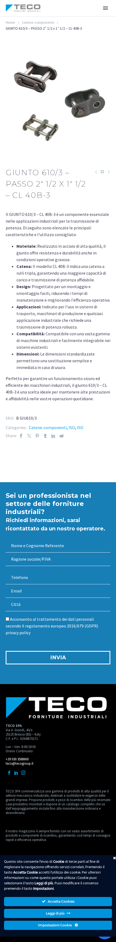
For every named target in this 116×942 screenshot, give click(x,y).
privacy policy (18, 632)
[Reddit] (61, 435)
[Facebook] (21, 435)
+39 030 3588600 (17, 759)
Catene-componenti (38, 22)
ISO (72, 427)
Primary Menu (105, 8)
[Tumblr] (45, 435)
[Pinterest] (37, 435)
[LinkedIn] (53, 435)
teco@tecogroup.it (19, 763)
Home (10, 22)
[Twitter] (29, 435)
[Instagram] (23, 773)
